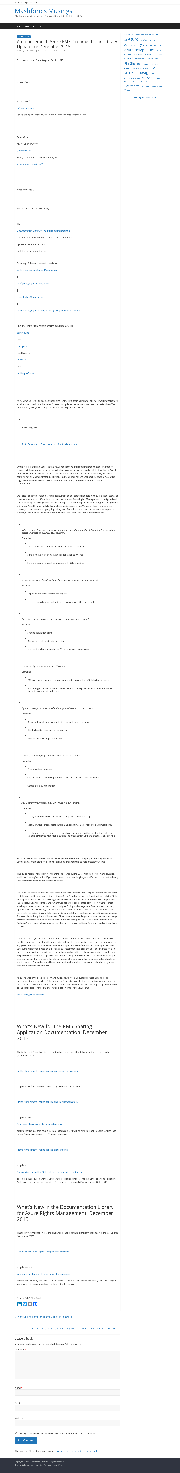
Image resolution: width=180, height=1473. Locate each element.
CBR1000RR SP (148, 54)
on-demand (158, 78)
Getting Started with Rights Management (37, 269)
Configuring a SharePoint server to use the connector (43, 1274)
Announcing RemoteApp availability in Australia (43, 1316)
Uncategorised (23, 37)
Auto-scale (144, 35)
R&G (125, 82)
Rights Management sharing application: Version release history (49, 1071)
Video (161, 86)
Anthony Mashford (45, 51)
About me (38, 26)
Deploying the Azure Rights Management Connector (43, 1251)
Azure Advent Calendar (148, 40)
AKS (129, 35)
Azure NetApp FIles (139, 49)
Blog (27, 26)
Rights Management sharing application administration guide (47, 1101)
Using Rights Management (30, 297)
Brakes (130, 54)
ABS (125, 35)
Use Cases (154, 86)
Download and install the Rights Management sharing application (49, 1172)
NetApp (146, 77)
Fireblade (146, 64)
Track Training (145, 86)
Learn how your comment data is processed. (75, 1451)
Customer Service (140, 59)
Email (18, 1403)
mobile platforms (25, 373)
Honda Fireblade (136, 69)
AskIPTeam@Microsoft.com (30, 994)
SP (146, 82)
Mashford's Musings (43, 11)
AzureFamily (133, 45)
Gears (126, 68)
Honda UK (146, 69)
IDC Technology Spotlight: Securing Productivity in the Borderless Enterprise (75, 1328)
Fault (156, 59)
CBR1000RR (138, 54)
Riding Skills (133, 82)
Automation (154, 34)
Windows (21, 359)
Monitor (153, 73)
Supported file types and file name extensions (39, 1124)
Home (19, 26)
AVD (162, 35)
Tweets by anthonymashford (144, 97)
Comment (20, 1349)
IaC (154, 68)
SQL (150, 82)
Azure (133, 39)
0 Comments (61, 51)
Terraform (132, 86)
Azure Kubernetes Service (152, 45)
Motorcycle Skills (130, 78)
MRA (138, 78)
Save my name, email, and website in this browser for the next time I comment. (57, 1433)
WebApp (127, 90)
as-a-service (136, 35)
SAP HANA (141, 82)
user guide (22, 346)
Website (19, 1418)
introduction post (25, 108)
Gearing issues (155, 64)
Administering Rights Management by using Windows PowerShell (49, 310)
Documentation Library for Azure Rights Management (43, 230)
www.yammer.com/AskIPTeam (32, 164)
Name (19, 1387)
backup (158, 50)
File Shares (132, 63)
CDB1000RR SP (159, 54)
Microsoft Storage (136, 73)
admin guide (23, 332)
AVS (125, 40)
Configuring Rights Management (33, 283)
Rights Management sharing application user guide (42, 1149)
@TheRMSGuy (24, 150)
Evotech (150, 59)
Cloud (128, 58)
